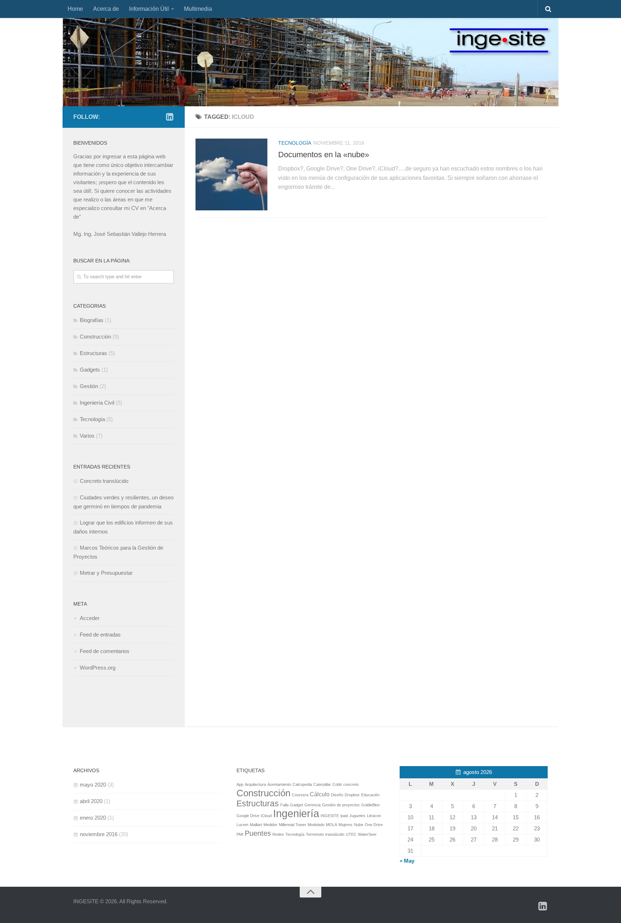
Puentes (258, 833)
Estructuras (93, 353)
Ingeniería (296, 813)
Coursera (300, 795)
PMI (239, 834)
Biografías (92, 320)
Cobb (337, 784)
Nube (358, 824)
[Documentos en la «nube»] (231, 174)
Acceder (90, 618)
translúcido (334, 834)
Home (75, 9)
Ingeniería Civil (97, 403)
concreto (351, 784)
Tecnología (294, 143)
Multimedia (198, 9)
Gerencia (312, 805)
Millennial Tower (292, 824)
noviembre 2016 (99, 834)
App (239, 784)
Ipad (344, 816)
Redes (278, 834)
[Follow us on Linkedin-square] (169, 116)
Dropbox (352, 795)
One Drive (374, 824)
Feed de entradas (100, 634)
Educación (370, 795)
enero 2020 (93, 818)
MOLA (331, 824)
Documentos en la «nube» (323, 154)
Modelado (316, 824)
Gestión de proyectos (341, 805)
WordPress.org (97, 668)
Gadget (296, 805)
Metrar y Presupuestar (106, 573)
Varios (87, 436)
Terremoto (315, 834)
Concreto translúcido (104, 481)
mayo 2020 (93, 785)
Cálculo (320, 794)
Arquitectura (255, 784)
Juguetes (357, 816)
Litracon (374, 816)
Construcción (95, 337)
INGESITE (330, 816)
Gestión (89, 386)
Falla (284, 805)
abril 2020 (91, 801)
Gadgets (90, 370)
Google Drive (247, 816)
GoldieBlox (370, 805)
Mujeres (346, 824)
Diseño (337, 795)
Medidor (270, 824)
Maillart (256, 824)
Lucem (242, 824)
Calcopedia (302, 784)
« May (407, 861)
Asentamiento (279, 784)
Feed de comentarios (104, 651)
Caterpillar (322, 784)
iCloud (266, 816)
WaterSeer (367, 834)
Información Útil (149, 9)
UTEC (351, 834)
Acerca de (106, 9)
